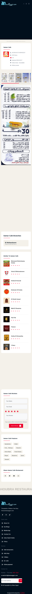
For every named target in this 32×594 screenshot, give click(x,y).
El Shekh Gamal (15, 299)
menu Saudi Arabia (9, 538)
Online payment (8, 564)
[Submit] (21, 580)
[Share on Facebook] (5, 476)
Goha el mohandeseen (17, 271)
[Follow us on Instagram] (6, 514)
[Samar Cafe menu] (4, 77)
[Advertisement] (16, 24)
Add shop (6, 553)
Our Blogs (7, 527)
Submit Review (15, 425)
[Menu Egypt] (9, 3)
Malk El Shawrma (16, 308)
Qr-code (6, 561)
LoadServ (22, 593)
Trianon (13, 327)
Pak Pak (13, 317)
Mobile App (7, 530)
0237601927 (15, 52)
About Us (6, 523)
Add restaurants (8, 549)
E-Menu (6, 557)
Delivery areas (15, 65)
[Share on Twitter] (9, 476)
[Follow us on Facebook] (2, 514)
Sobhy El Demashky (17, 336)
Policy (5, 541)
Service (3, 546)
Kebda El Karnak (16, 280)
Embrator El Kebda (16, 290)
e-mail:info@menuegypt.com (9, 575)
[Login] (26, 3)
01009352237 (21, 52)
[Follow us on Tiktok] (9, 514)
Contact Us (7, 534)
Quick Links (4, 519)
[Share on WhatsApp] (18, 476)
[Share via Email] (14, 476)
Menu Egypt (15, 585)
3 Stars (13, 345)
